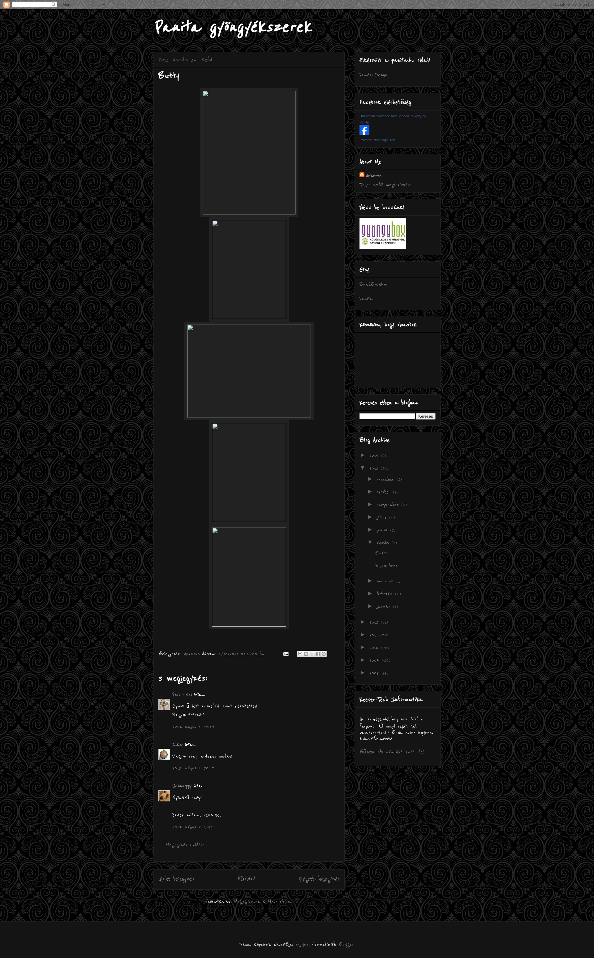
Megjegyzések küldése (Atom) (263, 901)
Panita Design (373, 75)
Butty (381, 553)
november (386, 479)
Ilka (177, 744)
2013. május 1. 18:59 (193, 726)
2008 (375, 673)
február (386, 594)
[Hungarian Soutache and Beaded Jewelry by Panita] (364, 133)
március (386, 581)
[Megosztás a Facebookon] (318, 654)
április (384, 543)
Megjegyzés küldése (185, 845)
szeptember (389, 505)
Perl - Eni (182, 694)
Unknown (373, 175)
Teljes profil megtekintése (385, 185)
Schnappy (182, 786)
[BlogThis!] (306, 654)
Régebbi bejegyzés (319, 879)
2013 (375, 468)
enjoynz (302, 944)
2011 (374, 635)
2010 (375, 648)
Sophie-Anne (386, 565)
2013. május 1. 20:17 (193, 768)
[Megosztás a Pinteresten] (324, 654)
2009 (375, 660)
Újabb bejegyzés (176, 879)
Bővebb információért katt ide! (391, 752)
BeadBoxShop (373, 284)
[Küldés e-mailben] (300, 654)
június (383, 530)
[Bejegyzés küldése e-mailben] (285, 654)
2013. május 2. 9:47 (192, 827)
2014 (375, 455)
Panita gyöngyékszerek (232, 27)
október (385, 492)
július (383, 517)
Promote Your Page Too (377, 140)
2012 (375, 622)
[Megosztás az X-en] (312, 654)
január (385, 606)
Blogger (346, 944)
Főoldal (247, 879)
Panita (366, 299)
